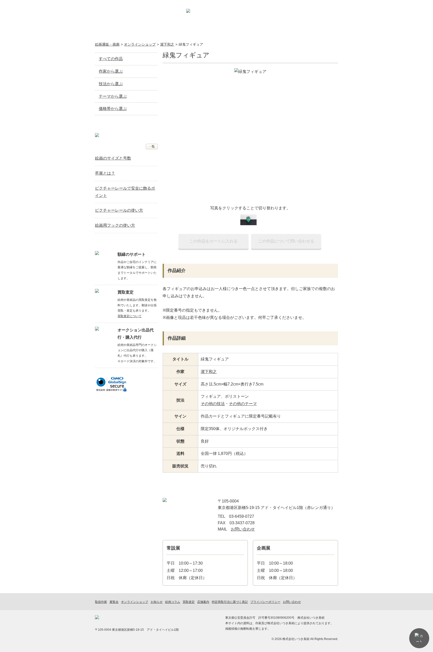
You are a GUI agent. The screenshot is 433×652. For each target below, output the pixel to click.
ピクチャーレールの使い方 (119, 210)
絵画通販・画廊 (107, 44)
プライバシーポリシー (265, 602)
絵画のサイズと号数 (113, 158)
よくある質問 (321, 31)
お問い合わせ (324, 19)
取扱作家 (112, 31)
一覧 (152, 146)
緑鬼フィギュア (191, 44)
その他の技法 (213, 404)
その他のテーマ (243, 404)
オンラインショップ (147, 31)
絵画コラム (286, 31)
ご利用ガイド (271, 19)
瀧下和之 (167, 44)
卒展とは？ (105, 173)
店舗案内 (297, 19)
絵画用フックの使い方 (115, 225)
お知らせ (251, 31)
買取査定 (216, 31)
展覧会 (182, 31)
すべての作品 (111, 59)
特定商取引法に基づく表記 (230, 602)
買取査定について (130, 316)
